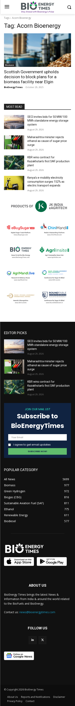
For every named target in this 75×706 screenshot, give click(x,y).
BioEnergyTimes (13, 87)
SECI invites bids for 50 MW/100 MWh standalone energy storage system (47, 120)
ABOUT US (37, 585)
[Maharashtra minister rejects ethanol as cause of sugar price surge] (14, 142)
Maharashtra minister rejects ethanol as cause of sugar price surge (47, 141)
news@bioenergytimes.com (37, 612)
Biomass (9, 65)
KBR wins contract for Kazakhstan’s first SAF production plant (48, 161)
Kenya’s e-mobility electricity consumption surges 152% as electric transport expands (45, 181)
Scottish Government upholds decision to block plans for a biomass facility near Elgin (31, 76)
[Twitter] (42, 640)
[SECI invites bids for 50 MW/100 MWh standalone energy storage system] (14, 122)
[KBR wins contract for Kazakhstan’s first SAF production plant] (14, 162)
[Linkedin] (32, 640)
